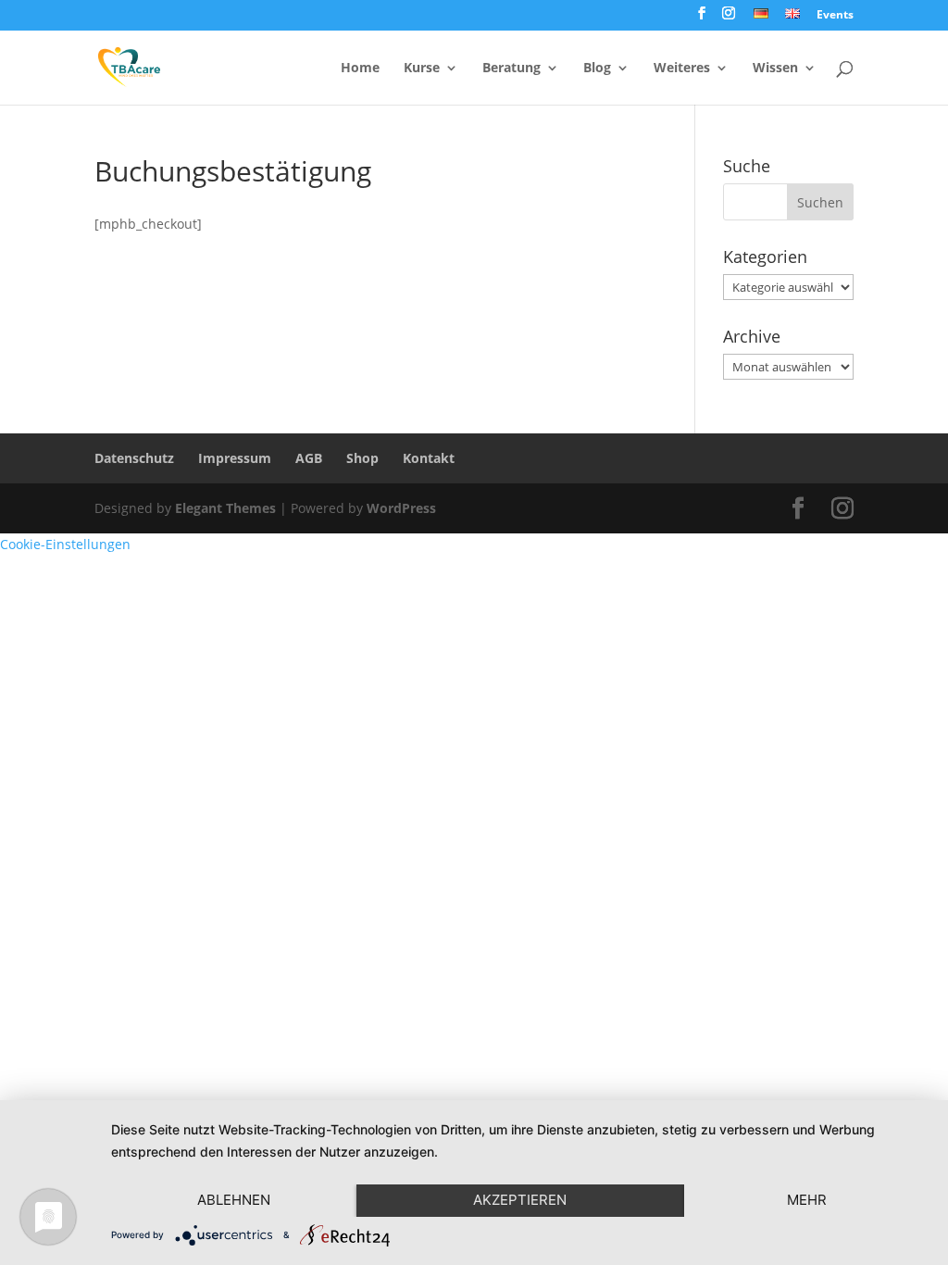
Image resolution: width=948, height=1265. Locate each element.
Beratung (511, 68)
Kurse (422, 68)
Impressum (234, 458)
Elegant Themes (225, 508)
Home (360, 68)
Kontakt (429, 458)
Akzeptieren (520, 1200)
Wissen (775, 68)
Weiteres (682, 68)
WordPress (401, 508)
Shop (362, 458)
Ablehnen (233, 1200)
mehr (807, 1200)
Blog (597, 68)
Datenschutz (134, 458)
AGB (308, 458)
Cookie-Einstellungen (65, 544)
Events (835, 15)
